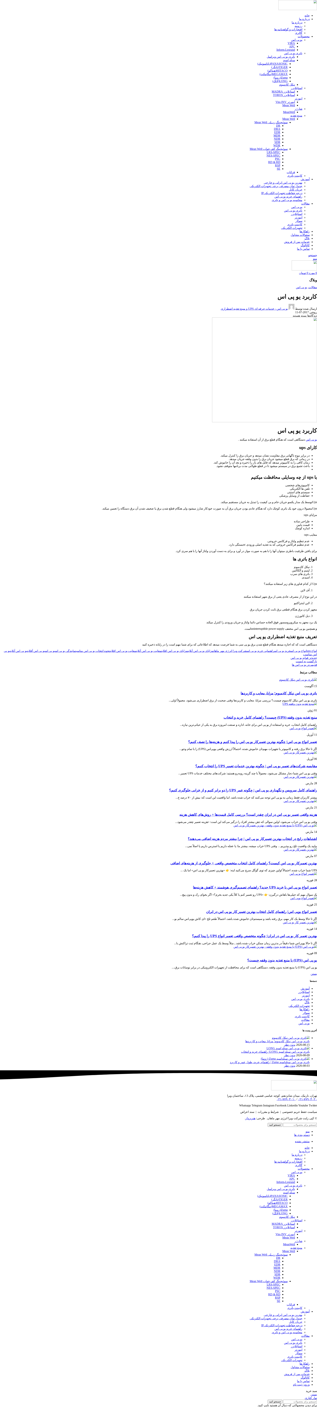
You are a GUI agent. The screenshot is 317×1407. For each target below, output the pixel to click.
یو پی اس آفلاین (36, 650)
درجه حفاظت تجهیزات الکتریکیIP (281, 193)
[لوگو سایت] (297, 9)
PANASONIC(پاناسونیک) (272, 63)
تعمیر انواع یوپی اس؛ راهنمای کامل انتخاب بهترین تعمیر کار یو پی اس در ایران (261, 912)
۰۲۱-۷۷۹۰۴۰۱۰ (286, 1099)
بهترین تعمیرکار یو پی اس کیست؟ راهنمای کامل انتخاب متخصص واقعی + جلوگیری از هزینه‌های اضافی (243, 863)
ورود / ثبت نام (301, 1384)
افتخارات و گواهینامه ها (288, 29)
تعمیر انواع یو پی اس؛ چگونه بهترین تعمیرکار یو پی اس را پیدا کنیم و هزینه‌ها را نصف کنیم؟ (252, 742)
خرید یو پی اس (282, 650)
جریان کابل (295, 189)
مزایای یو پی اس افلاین (174, 650)
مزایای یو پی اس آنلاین (200, 650)
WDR (276, 145)
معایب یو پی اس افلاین (123, 650)
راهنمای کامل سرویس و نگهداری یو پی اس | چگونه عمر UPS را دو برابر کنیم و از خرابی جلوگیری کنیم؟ (243, 790)
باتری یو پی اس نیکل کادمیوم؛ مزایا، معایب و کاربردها (279, 693)
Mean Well (288, 105)
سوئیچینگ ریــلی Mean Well (271, 122)
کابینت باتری (294, 175)
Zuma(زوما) (281, 77)
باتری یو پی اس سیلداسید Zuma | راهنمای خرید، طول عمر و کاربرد (270, 1062)
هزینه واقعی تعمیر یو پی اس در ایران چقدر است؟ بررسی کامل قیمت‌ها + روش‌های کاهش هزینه (248, 814)
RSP (277, 165)
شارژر (298, 108)
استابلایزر (296, 88)
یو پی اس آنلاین (18, 650)
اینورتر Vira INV (285, 102)
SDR (277, 142)
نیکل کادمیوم (287, 84)
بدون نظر (289, 1044)
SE (278, 168)
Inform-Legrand (285, 49)
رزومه (298, 25)
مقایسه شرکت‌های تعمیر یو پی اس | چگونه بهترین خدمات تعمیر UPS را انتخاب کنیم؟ (256, 766)
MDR (277, 135)
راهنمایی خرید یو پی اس (260, 650)
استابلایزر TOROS (284, 95)
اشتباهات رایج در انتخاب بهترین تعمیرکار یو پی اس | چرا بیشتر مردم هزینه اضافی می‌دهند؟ (252, 839)
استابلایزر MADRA (283, 91)
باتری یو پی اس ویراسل (281, 56)
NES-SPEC (273, 155)
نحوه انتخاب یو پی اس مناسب (93, 650)
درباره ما (297, 22)
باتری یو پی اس (293, 53)
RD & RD (274, 162)
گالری (298, 32)
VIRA (291, 43)
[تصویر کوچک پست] (291, 1037)
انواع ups (312, 650)
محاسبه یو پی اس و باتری (287, 200)
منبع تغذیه (296, 115)
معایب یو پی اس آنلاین (148, 650)
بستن (314, 973)
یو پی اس (296, 39)
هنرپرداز (250, 1118)
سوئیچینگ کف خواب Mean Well (269, 148)
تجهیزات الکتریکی (291, 227)
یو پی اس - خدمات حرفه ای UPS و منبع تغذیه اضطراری (254, 308)
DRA (277, 128)
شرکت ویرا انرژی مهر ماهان (230, 650)
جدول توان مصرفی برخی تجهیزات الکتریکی (276, 186)
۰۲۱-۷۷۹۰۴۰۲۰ (307, 1099)
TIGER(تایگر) (279, 67)
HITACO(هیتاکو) (277, 70)
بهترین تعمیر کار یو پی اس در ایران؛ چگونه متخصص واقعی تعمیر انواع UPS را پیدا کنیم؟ (254, 936)
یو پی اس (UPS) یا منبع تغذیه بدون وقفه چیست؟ (282, 960)
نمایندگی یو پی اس (65, 650)
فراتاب (291, 172)
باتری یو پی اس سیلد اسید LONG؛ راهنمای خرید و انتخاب (275, 1051)
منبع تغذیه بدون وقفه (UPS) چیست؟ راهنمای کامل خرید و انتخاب (270, 717)
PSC (277, 158)
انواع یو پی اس (299, 650)
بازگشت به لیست (306, 661)
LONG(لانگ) (280, 81)
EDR (277, 132)
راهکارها (305, 1009)
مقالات (313, 287)
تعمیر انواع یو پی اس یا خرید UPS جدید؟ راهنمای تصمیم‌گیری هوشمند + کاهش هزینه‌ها (255, 887)
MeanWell (289, 112)
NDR (277, 138)
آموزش (305, 988)
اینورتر (298, 98)
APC (292, 46)
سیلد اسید (289, 60)
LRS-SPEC (273, 152)
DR (278, 125)
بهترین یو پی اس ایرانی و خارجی (283, 182)
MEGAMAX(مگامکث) (274, 74)
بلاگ (307, 1002)
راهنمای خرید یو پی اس (288, 196)
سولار (298, 220)
